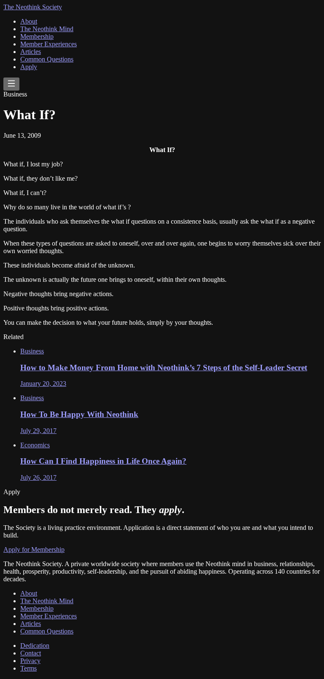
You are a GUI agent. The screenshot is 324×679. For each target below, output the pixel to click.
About (28, 21)
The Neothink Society (32, 7)
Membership (37, 36)
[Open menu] (11, 84)
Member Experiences (48, 44)
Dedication (34, 645)
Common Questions (46, 59)
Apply (28, 66)
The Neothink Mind (46, 28)
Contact (30, 653)
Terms (28, 668)
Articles (30, 51)
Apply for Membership (34, 549)
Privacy (30, 660)
